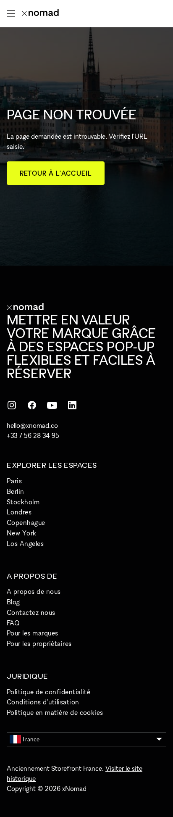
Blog (13, 602)
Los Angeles (25, 543)
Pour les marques (32, 633)
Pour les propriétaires (39, 643)
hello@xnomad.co (32, 425)
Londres (19, 512)
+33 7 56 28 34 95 (33, 435)
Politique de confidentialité (48, 692)
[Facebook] (32, 405)
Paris (14, 481)
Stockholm (23, 502)
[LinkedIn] (72, 405)
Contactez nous (31, 612)
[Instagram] (12, 405)
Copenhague (26, 522)
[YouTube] (52, 405)
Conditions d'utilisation (43, 702)
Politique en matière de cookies (55, 712)
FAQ (13, 623)
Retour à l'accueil (56, 173)
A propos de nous (34, 591)
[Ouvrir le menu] (10, 13)
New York (22, 533)
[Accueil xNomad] (40, 13)
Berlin (15, 491)
